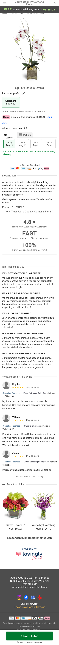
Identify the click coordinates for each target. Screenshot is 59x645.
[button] (52, 638)
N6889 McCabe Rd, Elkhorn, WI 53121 (29, 580)
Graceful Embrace (31, 425)
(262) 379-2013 (29, 584)
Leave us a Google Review (29, 607)
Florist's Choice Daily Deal (35, 393)
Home (4, 13)
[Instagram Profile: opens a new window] (19, 597)
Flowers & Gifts (17, 13)
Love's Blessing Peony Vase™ (37, 461)
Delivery (10, 137)
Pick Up (27, 134)
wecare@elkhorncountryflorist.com (29, 587)
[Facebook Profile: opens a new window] (26, 597)
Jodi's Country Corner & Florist (29, 3)
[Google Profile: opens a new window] (33, 597)
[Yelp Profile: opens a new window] (40, 597)
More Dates (50, 144)
